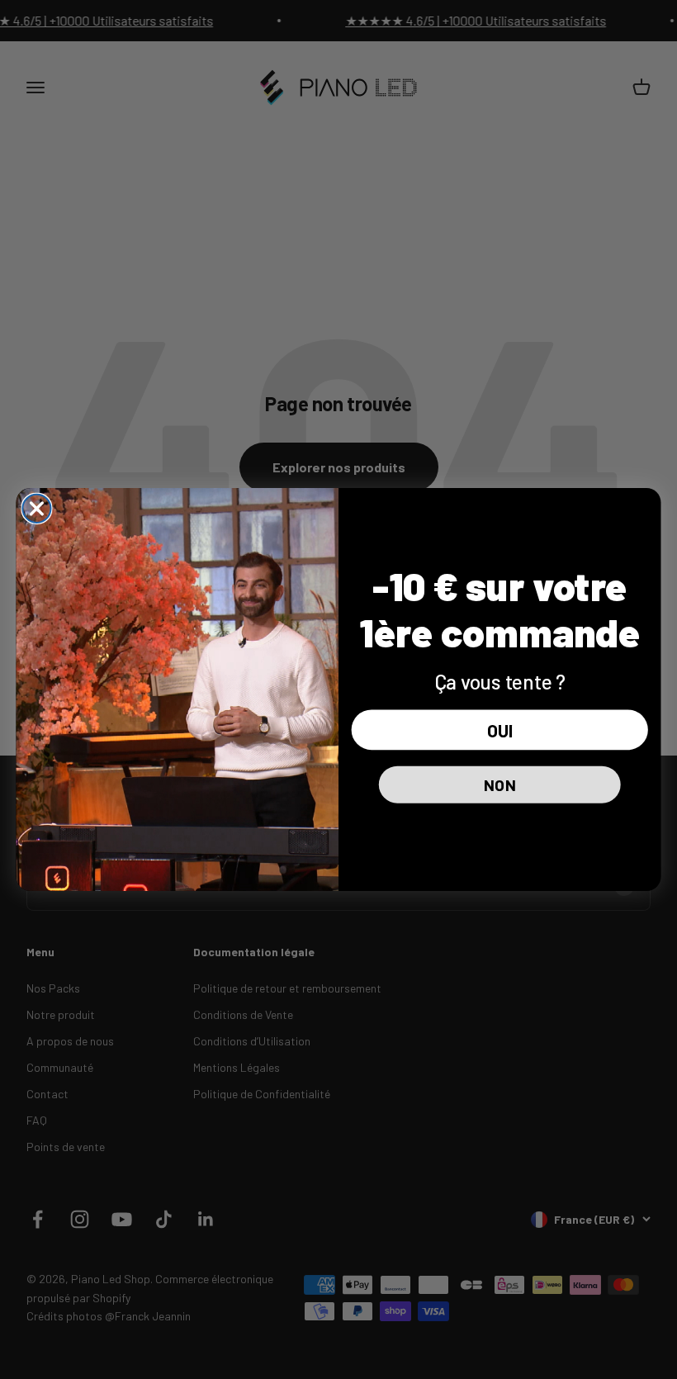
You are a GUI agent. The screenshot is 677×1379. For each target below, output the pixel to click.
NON (499, 784)
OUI (500, 729)
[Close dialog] (36, 509)
